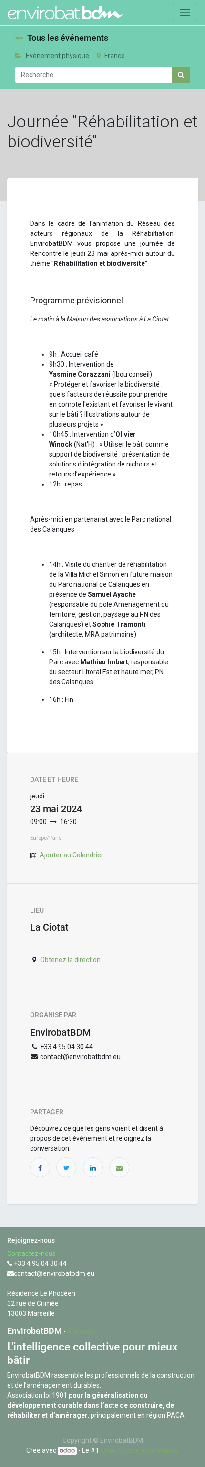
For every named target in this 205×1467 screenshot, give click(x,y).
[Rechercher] (181, 75)
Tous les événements (67, 38)
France (114, 55)
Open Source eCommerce (140, 1450)
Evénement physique (57, 55)
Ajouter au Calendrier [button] (71, 855)
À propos (80, 1331)
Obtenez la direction (70, 959)
